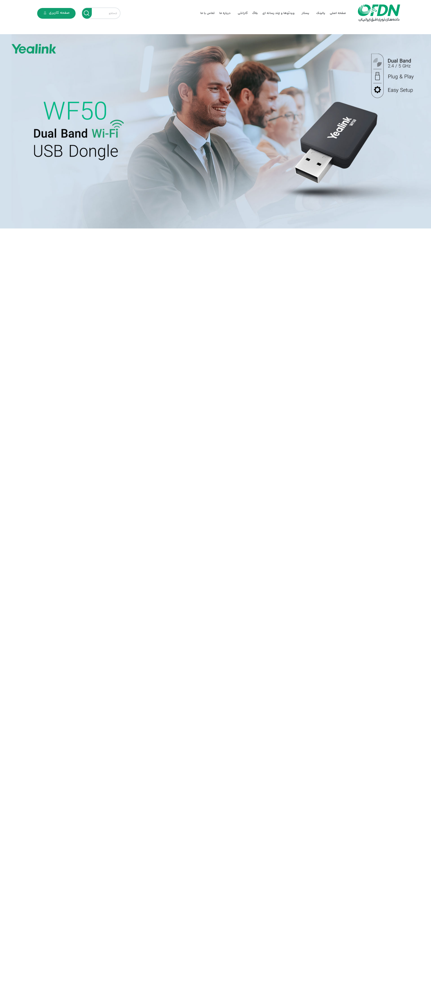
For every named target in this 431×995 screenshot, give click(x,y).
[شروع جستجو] (87, 13)
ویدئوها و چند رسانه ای (278, 13)
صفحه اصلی (338, 13)
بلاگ (255, 13)
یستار (305, 13)
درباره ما (225, 13)
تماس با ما (207, 13)
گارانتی (243, 13)
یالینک (320, 13)
